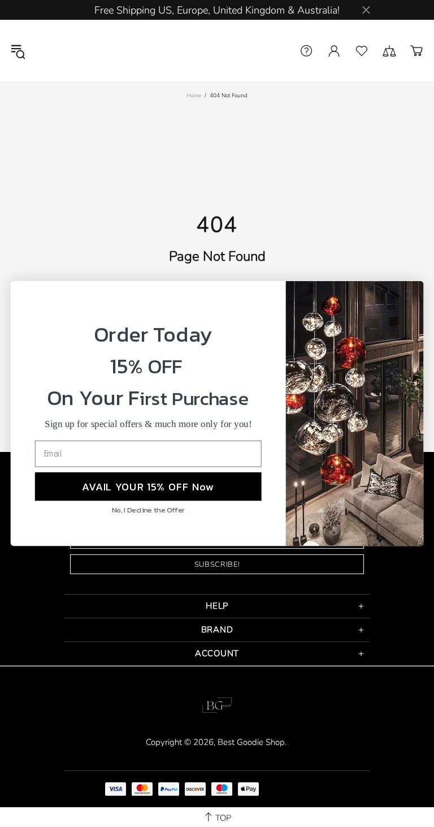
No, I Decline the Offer (148, 510)
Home (193, 96)
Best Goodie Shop (67, 51)
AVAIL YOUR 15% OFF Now (148, 486)
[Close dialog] (410, 294)
